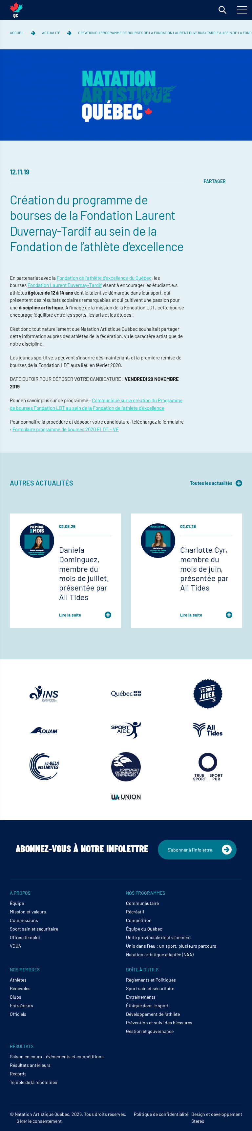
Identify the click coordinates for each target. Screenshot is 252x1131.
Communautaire (142, 903)
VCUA (15, 946)
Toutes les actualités (211, 483)
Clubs (15, 997)
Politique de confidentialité (161, 1114)
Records (18, 1073)
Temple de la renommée (33, 1082)
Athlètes (18, 980)
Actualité (51, 33)
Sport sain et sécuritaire (34, 929)
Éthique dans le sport (147, 1005)
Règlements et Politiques (151, 980)
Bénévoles (20, 988)
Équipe (17, 903)
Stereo (197, 1121)
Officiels (18, 1014)
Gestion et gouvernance (150, 1031)
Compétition (139, 920)
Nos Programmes (145, 893)
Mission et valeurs (28, 911)
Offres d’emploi (25, 937)
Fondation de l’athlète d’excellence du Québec (104, 278)
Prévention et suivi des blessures (159, 1022)
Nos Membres (25, 969)
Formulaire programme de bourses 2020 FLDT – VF (65, 429)
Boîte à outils (142, 969)
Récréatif (135, 911)
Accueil (17, 33)
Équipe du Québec (144, 929)
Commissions (24, 920)
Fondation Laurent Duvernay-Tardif (65, 285)
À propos (20, 893)
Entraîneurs (21, 1005)
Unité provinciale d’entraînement (158, 937)
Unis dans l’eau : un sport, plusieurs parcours (171, 946)
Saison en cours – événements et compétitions (57, 1056)
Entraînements (141, 997)
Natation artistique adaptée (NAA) (160, 954)
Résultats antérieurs (30, 1065)
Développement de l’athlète (153, 1014)
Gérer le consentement (39, 1121)
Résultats (21, 1046)
